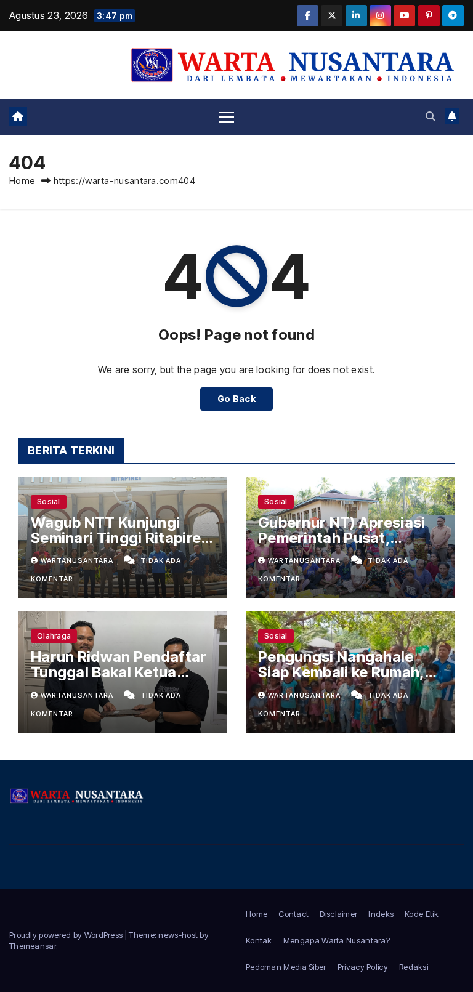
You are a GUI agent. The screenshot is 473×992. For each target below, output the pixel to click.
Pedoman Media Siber (286, 967)
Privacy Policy (363, 967)
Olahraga (54, 635)
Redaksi (413, 967)
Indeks (381, 914)
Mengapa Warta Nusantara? (336, 940)
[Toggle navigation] (226, 116)
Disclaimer (338, 914)
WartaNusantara (78, 560)
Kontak (259, 940)
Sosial (48, 501)
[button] (430, 116)
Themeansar (32, 946)
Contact (293, 914)
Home (22, 181)
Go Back (236, 398)
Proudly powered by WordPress (67, 935)
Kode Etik (422, 914)
